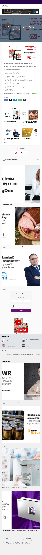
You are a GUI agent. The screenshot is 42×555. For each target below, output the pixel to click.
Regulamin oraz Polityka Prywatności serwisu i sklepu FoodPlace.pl (26, 552)
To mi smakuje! (37, 354)
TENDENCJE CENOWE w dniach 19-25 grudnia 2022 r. (12, 345)
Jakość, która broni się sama (10, 121)
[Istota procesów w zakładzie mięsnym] (23, 345)
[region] (20, 11)
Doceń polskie (9, 354)
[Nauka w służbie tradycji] (30, 132)
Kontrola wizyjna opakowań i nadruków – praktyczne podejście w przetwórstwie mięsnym (19, 444)
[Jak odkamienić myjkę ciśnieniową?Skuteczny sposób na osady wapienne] (12, 132)
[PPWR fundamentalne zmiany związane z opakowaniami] (21, 381)
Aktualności (23, 29)
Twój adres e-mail (21, 297)
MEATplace (38, 355)
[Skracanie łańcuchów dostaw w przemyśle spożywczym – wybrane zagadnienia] (23, 340)
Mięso (28, 29)
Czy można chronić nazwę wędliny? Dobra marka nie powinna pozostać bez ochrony (29, 122)
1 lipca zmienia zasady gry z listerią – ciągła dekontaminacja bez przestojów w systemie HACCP (20, 530)
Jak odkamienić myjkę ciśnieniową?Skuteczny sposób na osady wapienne (11, 140)
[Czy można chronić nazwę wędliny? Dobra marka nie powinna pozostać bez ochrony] (30, 114)
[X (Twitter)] (10, 100)
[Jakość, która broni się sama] (12, 114)
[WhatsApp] (20, 100)
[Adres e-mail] (24, 100)
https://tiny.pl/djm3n (32, 93)
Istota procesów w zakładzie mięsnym (31, 345)
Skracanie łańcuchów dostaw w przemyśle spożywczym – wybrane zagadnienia (32, 341)
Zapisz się (21, 310)
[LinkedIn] (15, 100)
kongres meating (16, 354)
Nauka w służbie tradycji (27, 138)
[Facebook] (6, 100)
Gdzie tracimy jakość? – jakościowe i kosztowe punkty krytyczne (14, 487)
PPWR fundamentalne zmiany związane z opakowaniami (12, 402)
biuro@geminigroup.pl (30, 540)
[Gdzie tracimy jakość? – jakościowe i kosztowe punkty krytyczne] (21, 467)
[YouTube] (5, 350)
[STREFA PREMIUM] (39, 5)
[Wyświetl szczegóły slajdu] (20, 11)
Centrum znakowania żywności (27, 354)
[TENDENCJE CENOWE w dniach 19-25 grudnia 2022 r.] (3, 345)
